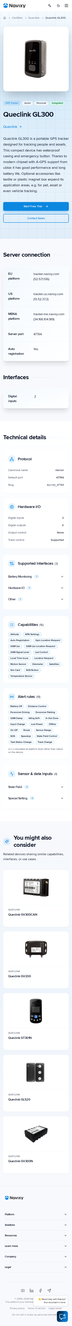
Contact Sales (36, 218)
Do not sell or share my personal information (36, 1314)
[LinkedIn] (32, 1291)
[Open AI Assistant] (62, 1316)
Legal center (55, 1308)
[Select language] (49, 5)
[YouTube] (23, 1291)
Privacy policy (17, 1308)
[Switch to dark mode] (58, 5)
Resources (11, 1235)
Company (10, 1256)
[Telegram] (49, 1291)
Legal (8, 1267)
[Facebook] (40, 1291)
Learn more (11, 1246)
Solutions (10, 1225)
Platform (9, 1214)
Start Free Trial (33, 206)
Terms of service (36, 1308)
